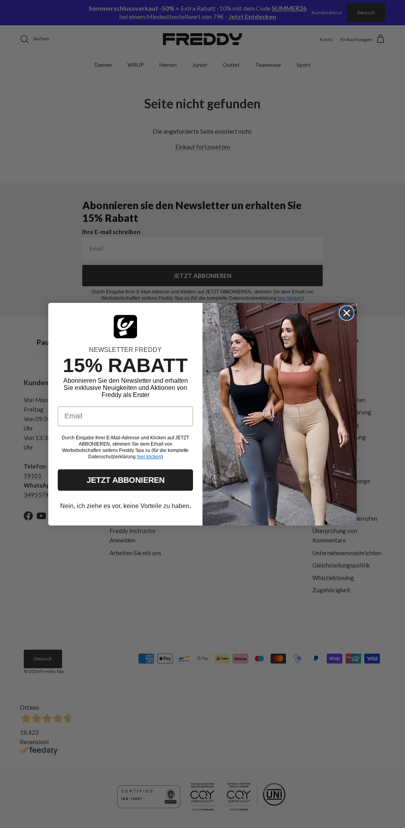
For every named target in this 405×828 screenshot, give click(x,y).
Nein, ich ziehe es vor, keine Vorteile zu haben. (125, 506)
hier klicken (149, 456)
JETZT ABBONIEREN (126, 480)
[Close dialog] (347, 313)
